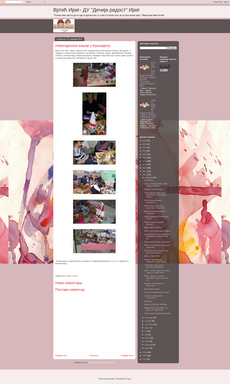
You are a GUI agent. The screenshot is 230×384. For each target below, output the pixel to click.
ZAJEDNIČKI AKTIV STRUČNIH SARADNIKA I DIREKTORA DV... (156, 236)
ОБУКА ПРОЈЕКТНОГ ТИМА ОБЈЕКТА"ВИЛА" (155, 185)
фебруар (148, 345)
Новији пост (61, 355)
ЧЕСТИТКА (148, 181)
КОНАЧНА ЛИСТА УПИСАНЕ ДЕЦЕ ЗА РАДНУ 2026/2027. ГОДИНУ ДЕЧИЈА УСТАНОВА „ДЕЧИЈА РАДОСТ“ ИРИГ (148, 74)
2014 (145, 356)
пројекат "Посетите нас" (153, 189)
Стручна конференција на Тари (156, 292)
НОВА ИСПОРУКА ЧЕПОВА (155, 305)
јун (146, 331)
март (147, 341)
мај (146, 335)
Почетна (94, 355)
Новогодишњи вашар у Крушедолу (153, 201)
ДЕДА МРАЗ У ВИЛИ (152, 228)
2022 (145, 154)
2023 (145, 151)
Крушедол (148, 301)
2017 (145, 171)
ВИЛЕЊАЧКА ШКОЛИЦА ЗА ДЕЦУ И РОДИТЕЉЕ (155, 309)
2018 (145, 168)
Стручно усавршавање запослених (153, 297)
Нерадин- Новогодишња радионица (153, 284)
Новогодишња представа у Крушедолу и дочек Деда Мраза (155, 195)
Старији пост (127, 355)
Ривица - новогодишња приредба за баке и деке (155, 261)
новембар (149, 318)
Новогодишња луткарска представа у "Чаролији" (154, 207)
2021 (145, 158)
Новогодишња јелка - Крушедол (157, 242)
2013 (145, 359)
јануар (147, 348)
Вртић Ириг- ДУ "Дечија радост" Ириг (96, 10)
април (147, 338)
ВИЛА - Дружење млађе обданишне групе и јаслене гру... (156, 278)
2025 (145, 144)
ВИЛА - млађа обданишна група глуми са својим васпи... (157, 272)
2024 (145, 148)
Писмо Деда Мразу (152, 289)
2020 (145, 161)
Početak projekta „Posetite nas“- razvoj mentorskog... (156, 252)
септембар (149, 324)
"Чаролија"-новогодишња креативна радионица (154, 266)
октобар (148, 321)
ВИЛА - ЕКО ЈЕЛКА (152, 256)
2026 (145, 141)
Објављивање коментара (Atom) (101, 362)
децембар (149, 178)
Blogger (128, 379)
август (148, 328)
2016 (145, 175)
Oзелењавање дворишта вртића (157, 313)
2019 (145, 165)
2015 (145, 352)
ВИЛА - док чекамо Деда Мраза (157, 231)
